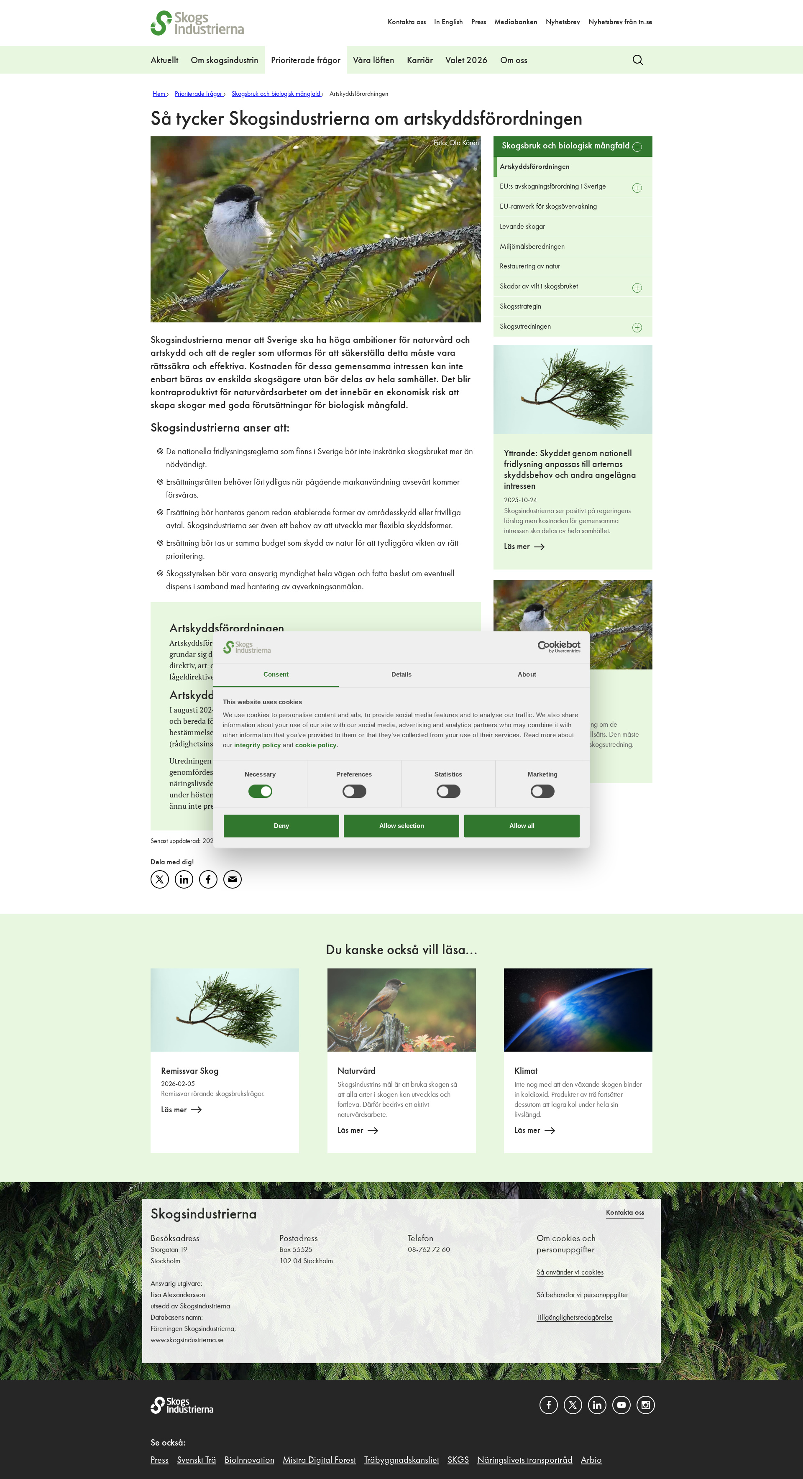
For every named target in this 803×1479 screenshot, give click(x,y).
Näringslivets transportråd (525, 1460)
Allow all (521, 826)
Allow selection (401, 826)
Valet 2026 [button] (466, 60)
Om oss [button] (513, 60)
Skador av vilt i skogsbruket (539, 286)
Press (478, 22)
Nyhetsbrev (563, 22)
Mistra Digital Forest (319, 1460)
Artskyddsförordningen (535, 167)
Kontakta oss (407, 22)
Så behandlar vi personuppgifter (582, 1295)
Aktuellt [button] (164, 60)
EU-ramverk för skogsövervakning (548, 206)
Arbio (591, 1460)
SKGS (458, 1460)
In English (448, 22)
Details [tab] (401, 674)
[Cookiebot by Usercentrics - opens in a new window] (544, 647)
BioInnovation (249, 1460)
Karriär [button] (420, 60)
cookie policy (316, 745)
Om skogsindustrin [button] (224, 60)
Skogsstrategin (520, 306)
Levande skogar (522, 226)
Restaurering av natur (530, 266)
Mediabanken (515, 22)
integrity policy (257, 745)
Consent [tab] (276, 674)
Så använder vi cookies (570, 1272)
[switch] (354, 791)
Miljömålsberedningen (532, 246)
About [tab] (527, 674)
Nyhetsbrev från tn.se (620, 22)
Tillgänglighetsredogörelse (575, 1317)
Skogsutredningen (525, 326)
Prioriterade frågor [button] (305, 60)
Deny (281, 826)
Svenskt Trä (196, 1460)
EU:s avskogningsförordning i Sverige (553, 186)
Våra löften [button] (373, 60)
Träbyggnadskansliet (401, 1460)
